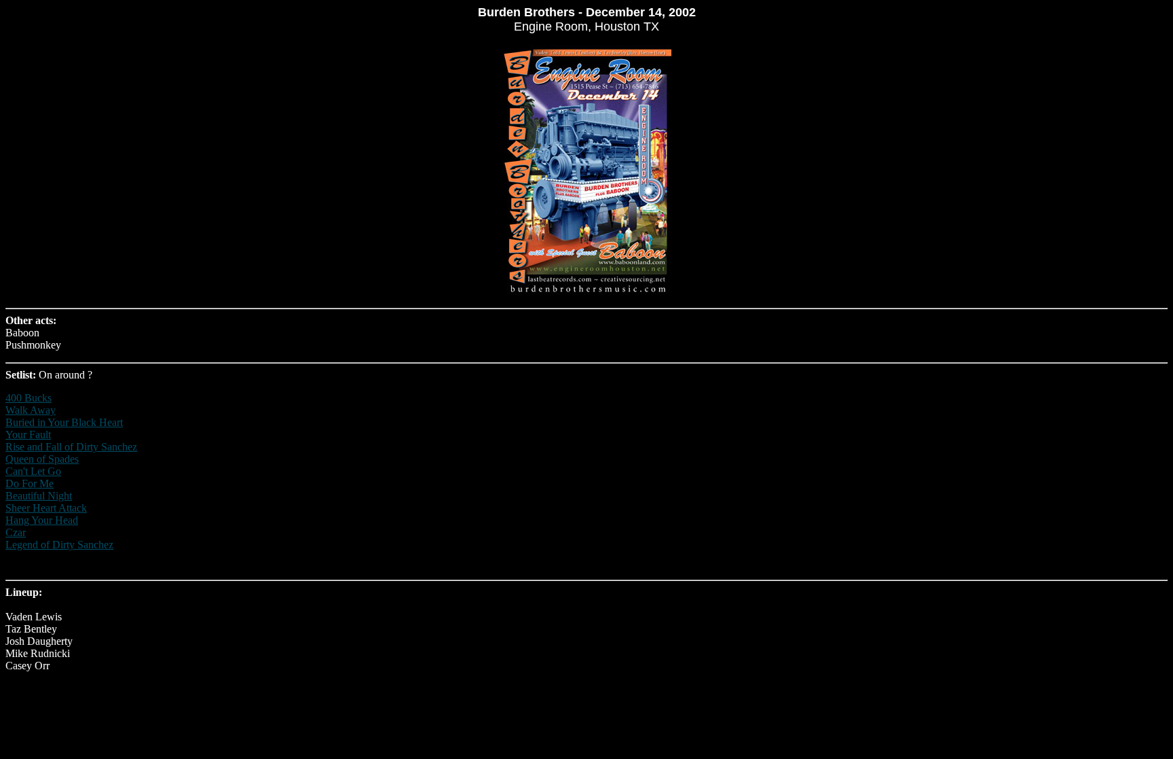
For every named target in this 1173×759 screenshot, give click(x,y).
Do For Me (29, 483)
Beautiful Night (38, 495)
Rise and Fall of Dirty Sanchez (71, 447)
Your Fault (28, 434)
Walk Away (30, 410)
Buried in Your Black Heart (64, 422)
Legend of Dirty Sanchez (59, 544)
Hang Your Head (41, 520)
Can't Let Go (33, 471)
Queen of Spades (42, 459)
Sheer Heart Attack (46, 508)
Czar (15, 532)
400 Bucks (28, 398)
